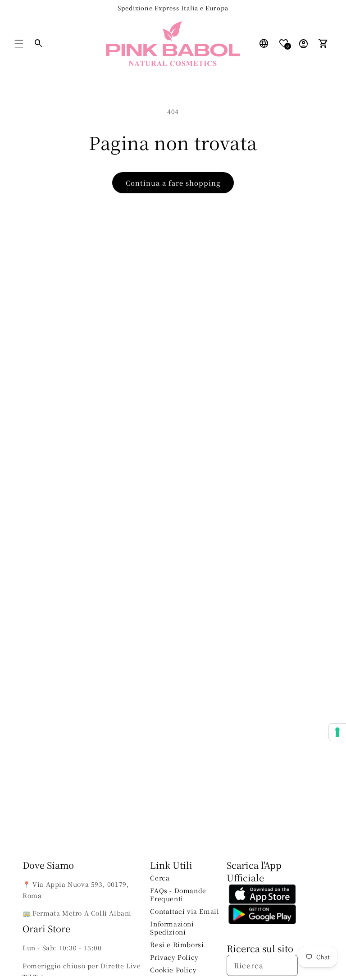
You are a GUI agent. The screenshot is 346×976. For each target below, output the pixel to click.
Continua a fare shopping (173, 182)
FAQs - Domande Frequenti (178, 894)
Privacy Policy (174, 957)
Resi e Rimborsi (177, 944)
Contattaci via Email (184, 911)
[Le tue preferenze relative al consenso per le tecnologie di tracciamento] (337, 732)
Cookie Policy (173, 969)
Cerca (159, 877)
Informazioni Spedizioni (172, 927)
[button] (19, 44)
